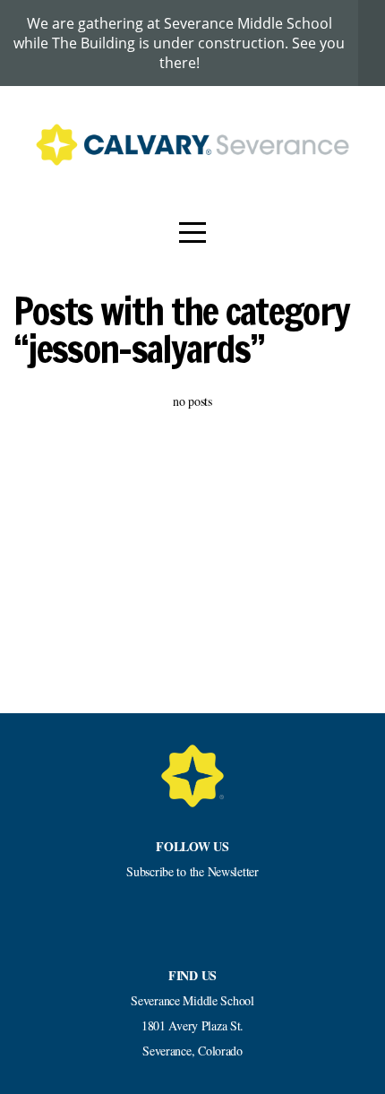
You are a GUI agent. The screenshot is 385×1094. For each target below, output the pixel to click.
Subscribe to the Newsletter (192, 871)
